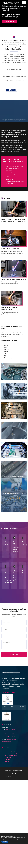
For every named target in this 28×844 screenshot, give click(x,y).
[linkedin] (15, 773)
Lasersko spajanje (10, 751)
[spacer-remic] (11, 672)
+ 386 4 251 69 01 (10, 736)
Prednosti (8, 757)
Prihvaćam (5, 841)
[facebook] (12, 773)
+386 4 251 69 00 (9, 733)
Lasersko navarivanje (11, 753)
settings (16, 839)
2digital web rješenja (17, 776)
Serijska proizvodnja (11, 755)
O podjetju (8, 759)
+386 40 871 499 (10, 729)
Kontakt (7, 761)
